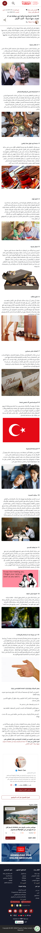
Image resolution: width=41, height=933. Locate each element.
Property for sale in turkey (19, 892)
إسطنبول (23, 873)
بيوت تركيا (37, 873)
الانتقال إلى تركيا (33, 12)
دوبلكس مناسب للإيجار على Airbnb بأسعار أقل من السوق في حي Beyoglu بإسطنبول (21, 828)
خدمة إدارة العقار (8, 882)
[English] (30, 915)
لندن (38, 893)
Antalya (24, 880)
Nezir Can (31, 22)
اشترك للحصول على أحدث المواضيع (20, 797)
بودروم (24, 876)
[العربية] (25, 915)
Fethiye (24, 878)
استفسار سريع (10, 838)
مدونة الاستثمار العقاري (20, 894)
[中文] (23, 915)
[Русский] (27, 915)
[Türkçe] (19, 915)
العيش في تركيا (32, 9)
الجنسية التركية (22, 890)
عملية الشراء (9, 876)
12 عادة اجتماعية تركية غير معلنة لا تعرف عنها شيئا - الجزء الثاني (21, 742)
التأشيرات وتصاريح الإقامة (7, 879)
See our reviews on (20, 919)
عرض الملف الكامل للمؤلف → (25, 790)
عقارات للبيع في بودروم (35, 877)
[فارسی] (21, 915)
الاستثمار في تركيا (7, 873)
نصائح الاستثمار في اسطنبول (18, 897)
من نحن (37, 890)
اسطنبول (36, 895)
